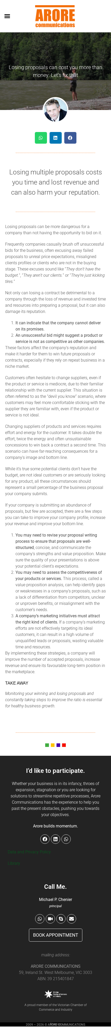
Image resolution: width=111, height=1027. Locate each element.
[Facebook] (45, 839)
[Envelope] (71, 918)
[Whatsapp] (39, 918)
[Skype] (61, 918)
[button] (7, 16)
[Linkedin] (55, 839)
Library (14, 863)
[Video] (50, 918)
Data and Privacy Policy (29, 851)
